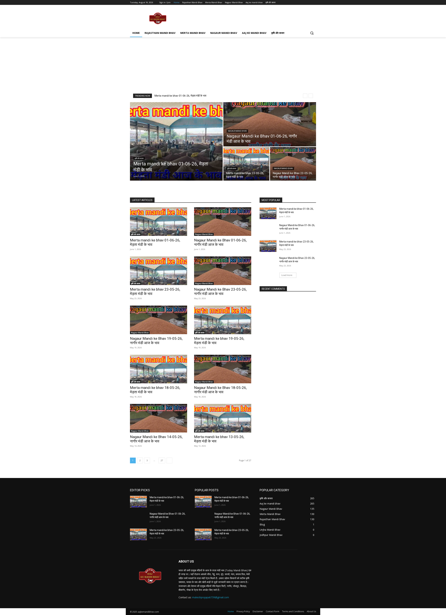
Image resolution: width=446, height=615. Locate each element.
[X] (304, 3)
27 (162, 460)
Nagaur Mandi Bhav (237, 131)
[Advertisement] (249, 18)
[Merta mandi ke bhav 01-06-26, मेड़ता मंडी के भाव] (176, 141)
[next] (311, 96)
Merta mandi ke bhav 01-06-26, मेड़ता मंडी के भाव (180, 95)
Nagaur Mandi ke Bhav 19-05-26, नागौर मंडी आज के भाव (156, 340)
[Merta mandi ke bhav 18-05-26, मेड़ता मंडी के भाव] (158, 369)
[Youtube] (314, 3)
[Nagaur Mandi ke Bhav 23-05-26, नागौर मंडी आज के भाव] (293, 164)
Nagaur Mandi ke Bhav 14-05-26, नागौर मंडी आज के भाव (156, 439)
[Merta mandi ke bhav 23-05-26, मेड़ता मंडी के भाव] (246, 164)
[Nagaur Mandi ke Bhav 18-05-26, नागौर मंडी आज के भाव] (222, 369)
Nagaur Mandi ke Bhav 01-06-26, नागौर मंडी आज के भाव (220, 242)
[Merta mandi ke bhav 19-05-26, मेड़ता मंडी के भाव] (222, 320)
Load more (286, 275)
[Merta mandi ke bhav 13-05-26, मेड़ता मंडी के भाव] (222, 418)
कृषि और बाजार (139, 158)
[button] (312, 33)
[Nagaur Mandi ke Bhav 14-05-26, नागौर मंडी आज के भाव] (158, 418)
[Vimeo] (309, 3)
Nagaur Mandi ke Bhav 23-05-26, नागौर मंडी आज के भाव (220, 291)
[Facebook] (295, 3)
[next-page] (169, 460)
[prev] (305, 96)
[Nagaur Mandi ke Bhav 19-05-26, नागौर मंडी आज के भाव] (158, 320)
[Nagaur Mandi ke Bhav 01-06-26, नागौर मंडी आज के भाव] (269, 124)
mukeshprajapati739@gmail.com (210, 597)
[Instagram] (300, 3)
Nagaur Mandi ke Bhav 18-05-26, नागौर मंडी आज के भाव (220, 390)
